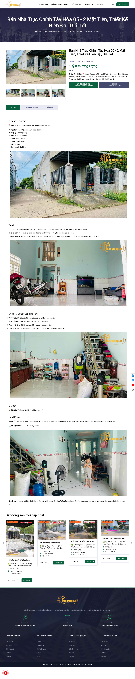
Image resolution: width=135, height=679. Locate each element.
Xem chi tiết (26, 580)
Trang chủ (43, 4)
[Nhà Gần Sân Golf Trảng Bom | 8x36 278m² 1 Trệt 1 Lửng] (20, 539)
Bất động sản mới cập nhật (25, 515)
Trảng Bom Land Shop (59, 4)
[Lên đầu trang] (130, 673)
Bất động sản (77, 4)
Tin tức (99, 4)
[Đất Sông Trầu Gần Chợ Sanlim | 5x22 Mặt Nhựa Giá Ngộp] (83, 529)
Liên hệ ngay (123, 4)
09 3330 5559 (67, 625)
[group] (36, 67)
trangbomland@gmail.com (110, 625)
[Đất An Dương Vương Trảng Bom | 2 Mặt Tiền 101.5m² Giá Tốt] (52, 530)
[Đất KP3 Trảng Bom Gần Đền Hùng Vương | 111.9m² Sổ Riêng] (115, 528)
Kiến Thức (88, 4)
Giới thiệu (9, 645)
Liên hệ (8, 656)
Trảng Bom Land (86, 664)
